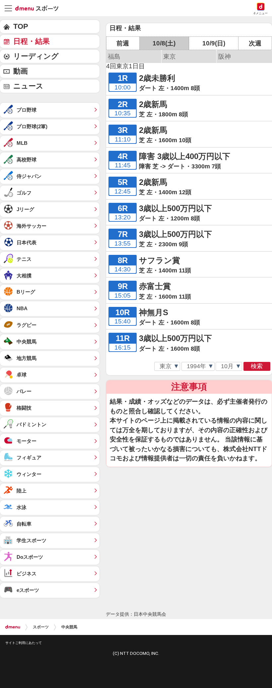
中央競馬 (69, 627)
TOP (20, 26)
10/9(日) (213, 43)
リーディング (36, 56)
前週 (122, 43)
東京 (169, 56)
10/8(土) (164, 43)
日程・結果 (31, 41)
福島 (114, 56)
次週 (255, 43)
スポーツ (41, 627)
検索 (257, 366)
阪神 (224, 56)
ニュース (28, 86)
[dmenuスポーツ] (39, 8)
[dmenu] (13, 627)
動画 (20, 71)
